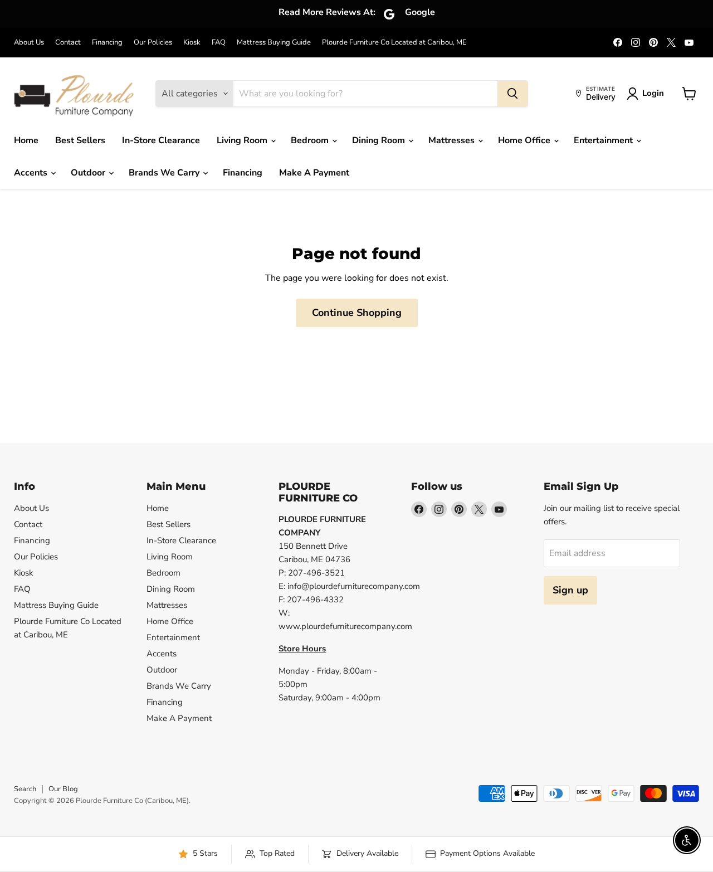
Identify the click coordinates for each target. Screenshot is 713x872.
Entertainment (604, 140)
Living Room (243, 140)
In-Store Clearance (161, 140)
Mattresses (452, 140)
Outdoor (89, 173)
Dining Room (379, 140)
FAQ (219, 42)
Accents (32, 173)
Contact (68, 42)
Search (25, 789)
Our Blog (63, 789)
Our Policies (153, 42)
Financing (107, 42)
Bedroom (311, 140)
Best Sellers (80, 140)
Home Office (525, 140)
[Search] (512, 93)
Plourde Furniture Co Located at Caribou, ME (394, 42)
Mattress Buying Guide (274, 42)
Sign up (570, 590)
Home (26, 140)
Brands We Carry (165, 173)
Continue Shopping (357, 312)
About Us (29, 42)
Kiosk (192, 42)
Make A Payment (314, 173)
